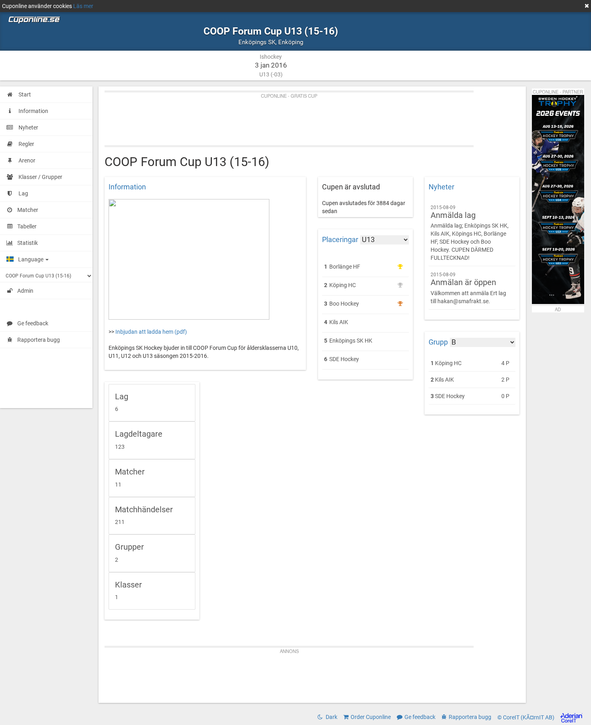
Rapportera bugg (38, 340)
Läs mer (83, 6)
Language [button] (31, 259)
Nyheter (441, 187)
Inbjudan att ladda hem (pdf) (151, 332)
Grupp (438, 342)
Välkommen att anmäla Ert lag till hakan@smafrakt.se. (468, 288)
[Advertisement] (312, 117)
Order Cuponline (371, 717)
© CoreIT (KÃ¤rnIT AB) (526, 717)
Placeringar (340, 240)
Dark (330, 717)
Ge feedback (32, 323)
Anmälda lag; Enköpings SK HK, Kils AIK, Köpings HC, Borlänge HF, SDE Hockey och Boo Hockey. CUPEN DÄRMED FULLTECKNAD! (470, 233)
